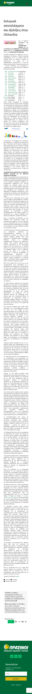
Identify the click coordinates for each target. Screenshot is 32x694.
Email (11, 656)
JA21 (6, 84)
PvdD (6, 82)
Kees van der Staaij (12, 92)
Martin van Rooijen (12, 94)
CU (6, 87)
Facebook (15, 656)
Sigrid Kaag (11, 79)
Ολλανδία (14, 579)
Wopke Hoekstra (12, 78)
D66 (6, 79)
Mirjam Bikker (11, 87)
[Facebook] (9, 621)
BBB (6, 71)
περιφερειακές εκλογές (11, 581)
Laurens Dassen (12, 90)
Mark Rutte (11, 73)
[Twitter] (12, 621)
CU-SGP (6, 98)
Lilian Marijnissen (12, 86)
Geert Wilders (11, 81)
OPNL (6, 95)
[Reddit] (19, 621)
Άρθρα (17, 576)
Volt (6, 90)
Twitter (19, 656)
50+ (6, 94)
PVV (6, 81)
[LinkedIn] (16, 621)
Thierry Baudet (11, 89)
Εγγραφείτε (16, 679)
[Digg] (22, 621)
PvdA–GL (6, 97)
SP (6, 86)
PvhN (6, 100)
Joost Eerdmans (12, 84)
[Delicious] (25, 621)
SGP (6, 92)
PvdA (6, 76)
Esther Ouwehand (12, 82)
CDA (6, 78)
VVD (6, 73)
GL (6, 74)
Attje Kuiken (11, 76)
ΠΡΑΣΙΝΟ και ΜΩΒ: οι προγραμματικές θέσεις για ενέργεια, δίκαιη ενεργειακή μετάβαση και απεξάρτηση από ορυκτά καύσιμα (15, 597)
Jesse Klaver (11, 74)
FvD (6, 89)
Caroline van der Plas (13, 71)
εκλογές (8, 579)
